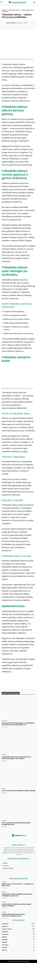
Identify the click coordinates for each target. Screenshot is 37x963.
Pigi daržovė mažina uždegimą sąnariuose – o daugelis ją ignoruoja (17, 895)
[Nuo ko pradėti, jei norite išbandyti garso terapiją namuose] (18, 808)
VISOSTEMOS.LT (18, 845)
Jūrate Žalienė (11, 23)
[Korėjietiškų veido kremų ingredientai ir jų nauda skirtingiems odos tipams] (18, 742)
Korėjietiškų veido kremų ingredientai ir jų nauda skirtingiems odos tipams (16, 758)
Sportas (4, 788)
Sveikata (4, 10)
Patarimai (4, 720)
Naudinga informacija (18, 859)
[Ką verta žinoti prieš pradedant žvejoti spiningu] (18, 776)
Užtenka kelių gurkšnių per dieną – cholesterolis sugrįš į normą (14, 915)
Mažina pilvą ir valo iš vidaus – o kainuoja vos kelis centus (18, 885)
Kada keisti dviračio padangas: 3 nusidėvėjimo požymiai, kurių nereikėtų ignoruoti (18, 724)
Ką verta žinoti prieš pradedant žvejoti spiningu (18, 791)
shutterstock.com (30, 59)
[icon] (13, 836)
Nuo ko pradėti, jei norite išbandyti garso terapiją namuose (16, 823)
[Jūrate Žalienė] (4, 23)
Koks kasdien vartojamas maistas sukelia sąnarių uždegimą (16, 905)
